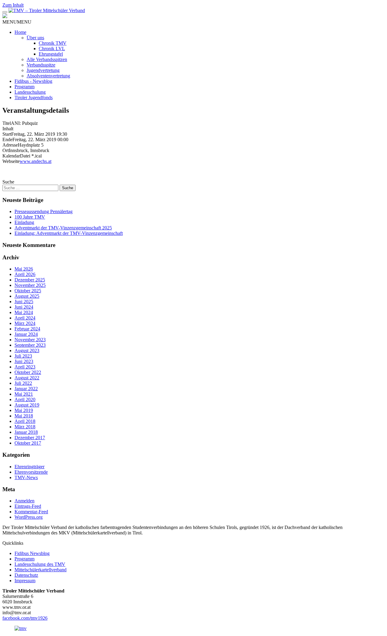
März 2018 (25, 426)
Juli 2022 (23, 383)
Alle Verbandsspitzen (47, 59)
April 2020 (25, 399)
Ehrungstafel (51, 54)
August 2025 (27, 296)
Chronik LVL (52, 48)
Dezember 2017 (30, 437)
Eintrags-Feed (28, 506)
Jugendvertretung (43, 70)
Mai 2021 (24, 394)
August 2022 (27, 377)
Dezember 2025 (30, 279)
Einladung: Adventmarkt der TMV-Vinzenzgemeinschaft (69, 233)
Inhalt (7, 128)
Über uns (35, 37)
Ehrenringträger (29, 466)
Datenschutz (26, 575)
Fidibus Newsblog (32, 553)
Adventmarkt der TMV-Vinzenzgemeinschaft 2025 (63, 227)
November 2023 (30, 339)
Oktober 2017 (28, 443)
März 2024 (25, 323)
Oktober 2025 (28, 290)
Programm (24, 86)
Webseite (11, 161)
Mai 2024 (24, 312)
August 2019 (27, 404)
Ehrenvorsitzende (31, 472)
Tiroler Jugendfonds (34, 97)
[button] (16, 21)
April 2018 (25, 421)
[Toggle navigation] (4, 12)
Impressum (25, 580)
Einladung (24, 222)
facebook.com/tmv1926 (24, 618)
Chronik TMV (53, 43)
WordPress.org (29, 517)
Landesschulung (30, 92)
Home (20, 32)
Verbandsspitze (41, 64)
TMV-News (26, 477)
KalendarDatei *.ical (22, 155)
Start (6, 134)
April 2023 (25, 366)
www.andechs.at (35, 161)
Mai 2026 (24, 268)
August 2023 (27, 350)
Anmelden (24, 500)
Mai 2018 (24, 415)
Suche (8, 181)
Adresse (10, 145)
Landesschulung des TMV (40, 564)
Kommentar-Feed (31, 511)
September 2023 (30, 345)
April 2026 (25, 274)
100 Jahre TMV (30, 216)
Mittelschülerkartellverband (41, 569)
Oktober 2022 (28, 372)
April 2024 (25, 317)
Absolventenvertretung (48, 75)
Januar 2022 (26, 388)
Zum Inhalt (13, 5)
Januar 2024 (26, 334)
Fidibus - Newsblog (33, 81)
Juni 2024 (24, 307)
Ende (7, 139)
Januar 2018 (26, 432)
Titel (6, 123)
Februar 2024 (27, 328)
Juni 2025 (24, 301)
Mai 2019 (24, 410)
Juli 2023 (23, 356)
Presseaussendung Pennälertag (44, 211)
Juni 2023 (24, 361)
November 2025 (30, 285)
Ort (5, 150)
